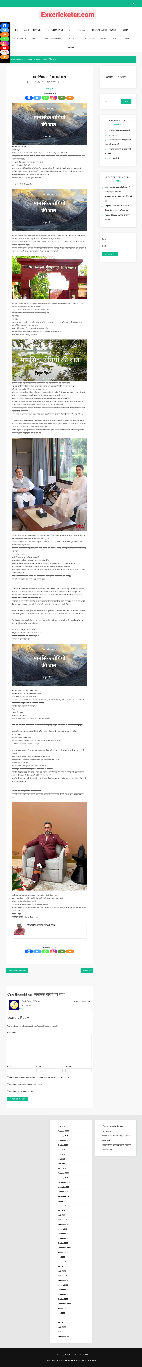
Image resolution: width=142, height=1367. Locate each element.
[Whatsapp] (45, 98)
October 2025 (63, 1145)
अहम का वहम (113, 135)
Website (68, 1066)
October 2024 (63, 1192)
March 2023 (62, 1276)
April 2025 (62, 1164)
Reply (21, 1009)
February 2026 (63, 1131)
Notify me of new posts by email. (21, 1091)
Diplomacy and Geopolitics (104, 30)
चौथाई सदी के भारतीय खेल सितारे (119, 130)
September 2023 (64, 1248)
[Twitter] (37, 98)
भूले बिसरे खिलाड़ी (74, 39)
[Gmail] (4, 52)
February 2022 (63, 1336)
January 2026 (63, 1136)
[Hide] (1, 61)
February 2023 (63, 1280)
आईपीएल (126, 39)
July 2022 (61, 1313)
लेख (70, 30)
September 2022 (64, 1304)
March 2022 (62, 1332)
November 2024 (64, 1187)
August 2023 (63, 1252)
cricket (124, 30)
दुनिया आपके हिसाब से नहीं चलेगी (17, 970)
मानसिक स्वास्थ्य (81, 30)
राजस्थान (115, 39)
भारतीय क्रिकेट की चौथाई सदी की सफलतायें (116, 1145)
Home (16, 30)
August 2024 (63, 1201)
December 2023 (64, 1234)
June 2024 (62, 1206)
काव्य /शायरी (103, 39)
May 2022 (61, 1322)
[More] (70, 98)
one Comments (65, 82)
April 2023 (62, 1271)
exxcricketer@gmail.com (37, 82)
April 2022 (62, 1327)
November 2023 (64, 1238)
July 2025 (61, 1150)
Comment (11, 1032)
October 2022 (63, 1299)
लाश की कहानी (124, 206)
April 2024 (62, 1215)
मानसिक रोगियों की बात (49, 77)
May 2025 (61, 1159)
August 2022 (63, 1308)
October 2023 (63, 1243)
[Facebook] (29, 98)
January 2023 (63, 1285)
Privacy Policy (19, 39)
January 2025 (63, 1178)
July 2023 (61, 1257)
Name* (104, 239)
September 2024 (64, 1196)
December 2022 (64, 1290)
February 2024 (63, 1224)
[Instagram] (53, 98)
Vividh (34, 39)
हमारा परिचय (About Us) (32, 30)
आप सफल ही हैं (87, 970)
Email (39, 1066)
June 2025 (62, 1154)
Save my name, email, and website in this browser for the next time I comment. (39, 1077)
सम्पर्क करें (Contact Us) (54, 30)
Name (10, 1066)
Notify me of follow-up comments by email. (25, 1084)
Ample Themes (92, 1360)
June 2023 (62, 1262)
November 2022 (64, 1294)
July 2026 (61, 1126)
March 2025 (62, 1168)
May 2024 (61, 1210)
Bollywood (90, 39)
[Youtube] (4, 48)
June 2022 (62, 1318)
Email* (104, 246)
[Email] (62, 98)
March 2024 (62, 1220)
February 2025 (63, 1173)
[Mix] (4, 34)
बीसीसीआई (71, 47)
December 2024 (64, 1182)
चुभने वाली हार (123, 210)
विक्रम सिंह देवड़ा (110, 210)
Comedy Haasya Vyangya (53, 39)
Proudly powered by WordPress (57, 1360)
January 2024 (63, 1229)
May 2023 (61, 1266)
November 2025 (64, 1140)
